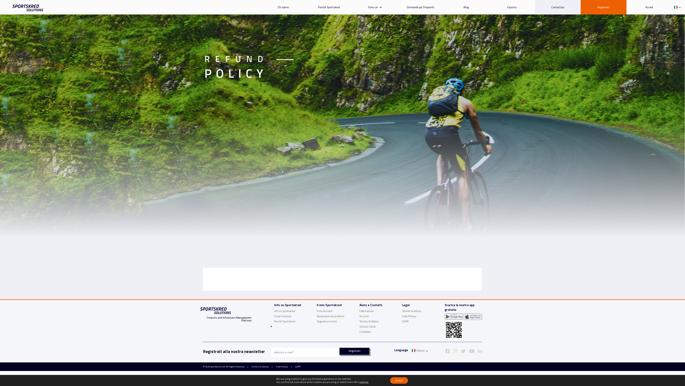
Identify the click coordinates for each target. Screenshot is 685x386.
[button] (380, 7)
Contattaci (557, 7)
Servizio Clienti (367, 327)
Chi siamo (283, 7)
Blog (466, 7)
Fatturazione (366, 311)
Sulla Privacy (409, 316)
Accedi (649, 7)
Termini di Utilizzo (369, 321)
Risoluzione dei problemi (330, 316)
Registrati (603, 7)
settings (363, 382)
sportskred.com (218, 366)
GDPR (405, 321)
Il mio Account (325, 311)
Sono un (373, 7)
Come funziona (282, 316)
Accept (399, 380)
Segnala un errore (327, 321)
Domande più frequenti (420, 7)
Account (364, 316)
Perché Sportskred (329, 7)
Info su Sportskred (284, 311)
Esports (512, 7)
